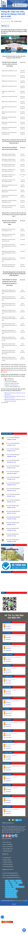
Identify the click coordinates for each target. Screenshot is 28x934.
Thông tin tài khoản (7, 862)
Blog (7, 880)
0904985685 (9, 484)
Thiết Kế (13, 882)
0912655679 (8, 626)
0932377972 (9, 535)
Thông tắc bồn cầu (7, 851)
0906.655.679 (8, 922)
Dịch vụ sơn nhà (7, 842)
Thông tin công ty (7, 859)
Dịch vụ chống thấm (7, 844)
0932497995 (9, 467)
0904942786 (9, 518)
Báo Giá (7, 882)
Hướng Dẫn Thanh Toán (11, 896)
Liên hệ (12, 880)
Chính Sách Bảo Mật (10, 888)
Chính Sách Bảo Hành (18, 886)
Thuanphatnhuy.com (14, 384)
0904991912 (9, 507)
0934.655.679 (5, 370)
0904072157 (9, 513)
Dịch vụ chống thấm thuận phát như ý (11, 877)
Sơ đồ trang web (7, 857)
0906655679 (9, 439)
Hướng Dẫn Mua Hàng (11, 894)
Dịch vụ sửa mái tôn (7, 846)
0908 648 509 (8, 713)
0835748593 (9, 530)
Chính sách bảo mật (7, 864)
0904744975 (9, 501)
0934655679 (9, 445)
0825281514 (8, 670)
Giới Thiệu (18, 880)
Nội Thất (20, 882)
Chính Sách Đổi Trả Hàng (11, 890)
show (7, 25)
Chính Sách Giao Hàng (11, 892)
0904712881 (9, 479)
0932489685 (9, 541)
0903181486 (9, 473)
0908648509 (9, 456)
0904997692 (9, 524)
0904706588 (9, 462)
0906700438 (9, 490)
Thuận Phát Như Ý (8, 18)
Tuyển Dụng (15, 884)
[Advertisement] (14, 417)
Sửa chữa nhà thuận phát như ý (10, 873)
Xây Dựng (8, 884)
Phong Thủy (8, 886)
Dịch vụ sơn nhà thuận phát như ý (11, 875)
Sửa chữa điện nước (8, 848)
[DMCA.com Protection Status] (12, 819)
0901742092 (9, 496)
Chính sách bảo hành (8, 866)
